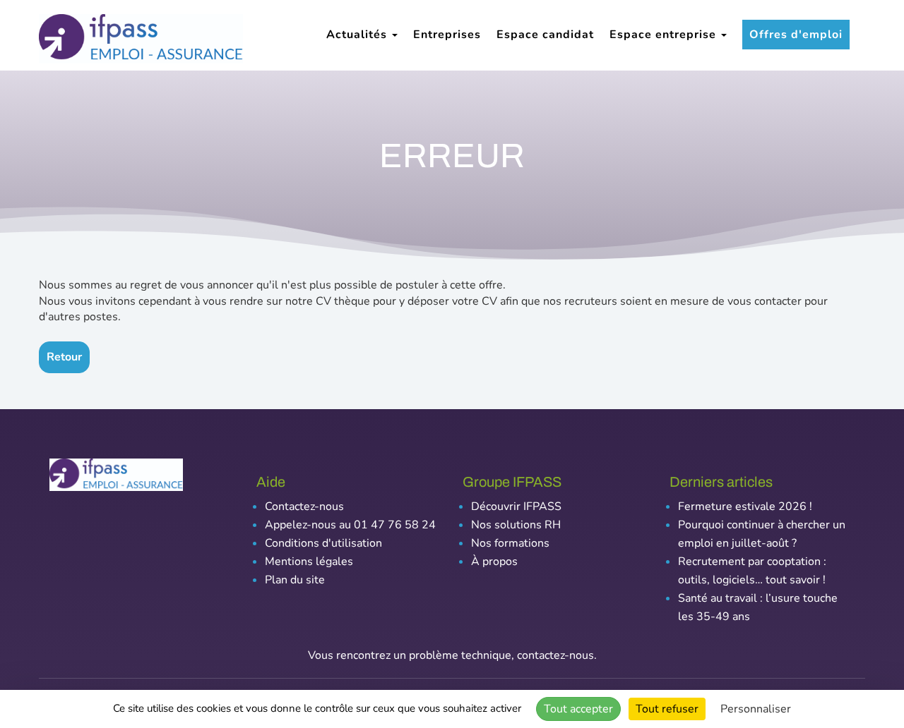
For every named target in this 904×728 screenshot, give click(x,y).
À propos (494, 561)
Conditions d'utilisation (323, 543)
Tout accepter (578, 709)
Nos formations (510, 543)
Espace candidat (545, 34)
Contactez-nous (304, 506)
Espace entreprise (664, 34)
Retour (64, 357)
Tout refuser (667, 709)
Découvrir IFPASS (516, 506)
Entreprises (447, 34)
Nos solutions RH (516, 525)
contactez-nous (555, 655)
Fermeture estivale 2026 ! (745, 506)
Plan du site (295, 580)
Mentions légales (309, 561)
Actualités (358, 34)
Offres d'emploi (796, 34)
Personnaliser (755, 709)
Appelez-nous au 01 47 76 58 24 (350, 525)
